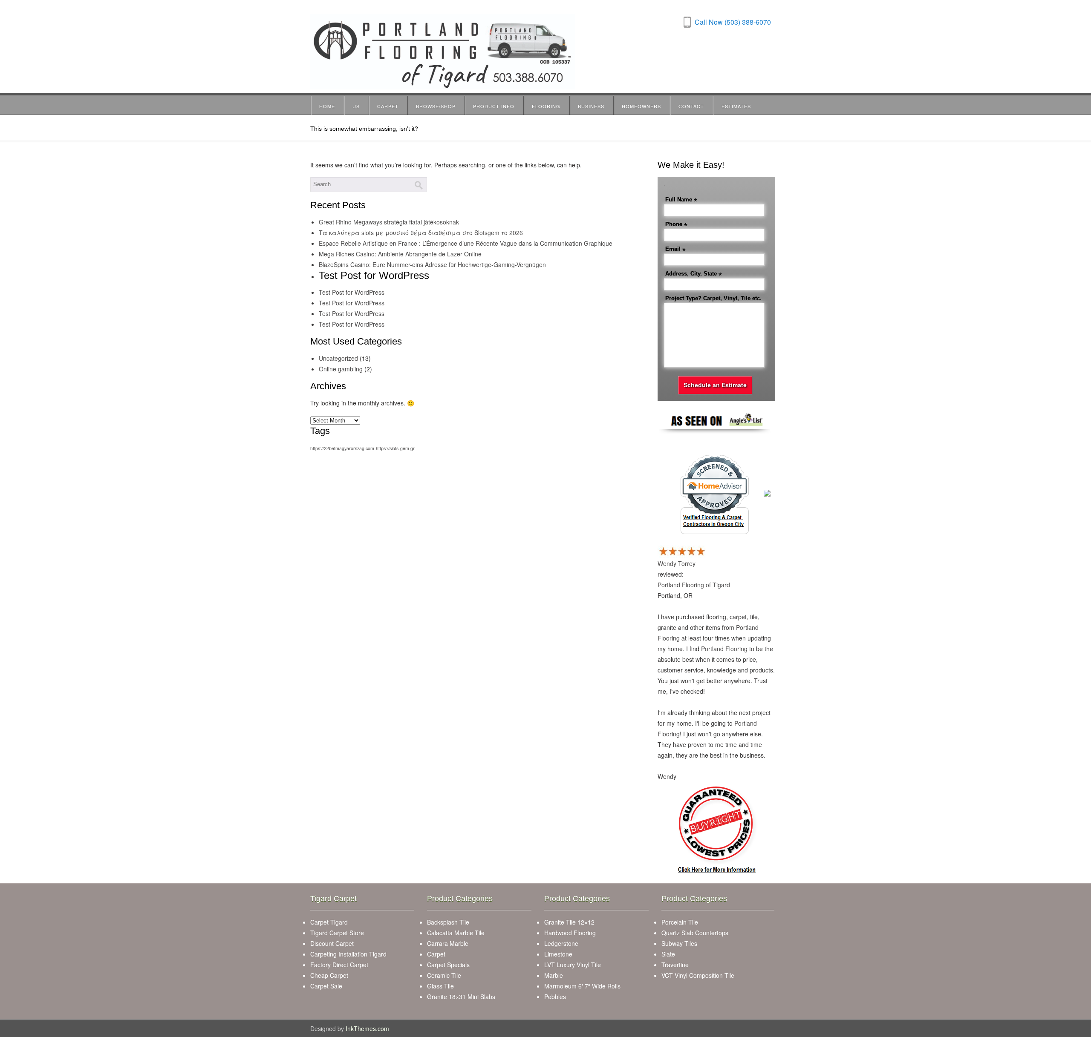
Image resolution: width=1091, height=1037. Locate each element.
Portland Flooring (724, 648)
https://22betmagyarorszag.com (342, 448)
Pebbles (555, 996)
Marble (553, 975)
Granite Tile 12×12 (569, 922)
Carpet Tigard (329, 922)
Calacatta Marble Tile (456, 932)
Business (591, 106)
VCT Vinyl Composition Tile (697, 975)
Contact (691, 106)
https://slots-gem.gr (395, 448)
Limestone (558, 954)
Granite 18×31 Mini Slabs (461, 996)
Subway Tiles (679, 943)
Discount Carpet (332, 943)
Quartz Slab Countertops (694, 932)
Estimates (736, 106)
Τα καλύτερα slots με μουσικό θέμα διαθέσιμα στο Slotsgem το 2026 (421, 232)
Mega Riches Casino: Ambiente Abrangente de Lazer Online (400, 254)
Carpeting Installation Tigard (348, 954)
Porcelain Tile (679, 922)
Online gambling (341, 369)
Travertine (675, 964)
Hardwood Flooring (570, 932)
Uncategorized (338, 358)
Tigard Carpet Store (337, 932)
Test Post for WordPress (351, 292)
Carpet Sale (326, 986)
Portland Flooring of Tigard (694, 584)
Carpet (387, 106)
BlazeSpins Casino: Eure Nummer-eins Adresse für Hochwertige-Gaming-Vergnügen (432, 264)
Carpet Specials (448, 964)
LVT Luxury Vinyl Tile (572, 964)
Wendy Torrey (677, 563)
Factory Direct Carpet (339, 964)
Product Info (493, 106)
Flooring (546, 106)
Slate (668, 954)
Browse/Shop (436, 106)
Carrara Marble (447, 943)
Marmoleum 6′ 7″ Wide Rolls (582, 986)
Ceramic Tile (444, 975)
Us (356, 106)
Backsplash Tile (448, 922)
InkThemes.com (367, 1028)
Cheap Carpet (329, 975)
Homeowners (641, 106)
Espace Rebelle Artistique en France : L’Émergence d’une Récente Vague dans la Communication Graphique (465, 243)
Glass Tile (440, 986)
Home (327, 106)
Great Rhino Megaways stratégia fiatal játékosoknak (389, 222)
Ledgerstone (561, 943)
